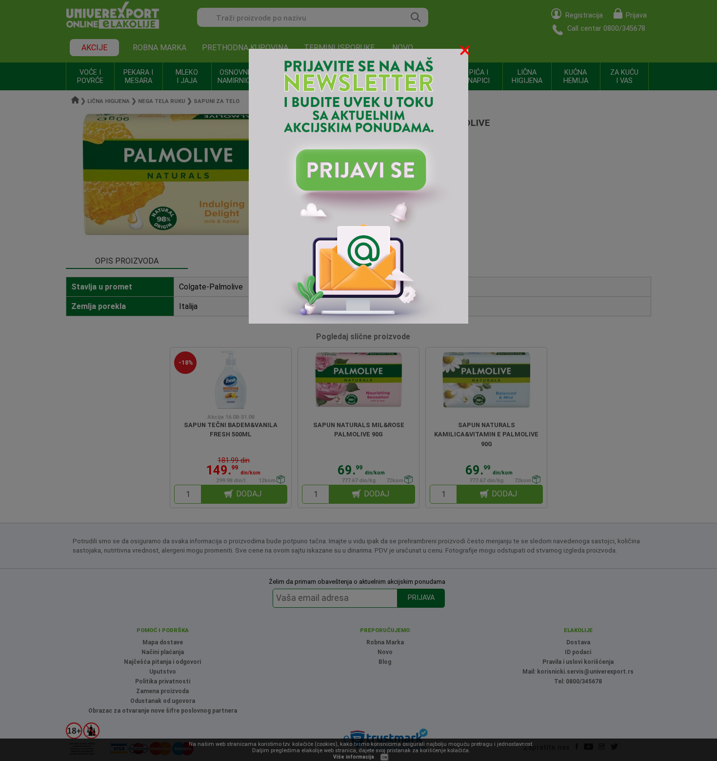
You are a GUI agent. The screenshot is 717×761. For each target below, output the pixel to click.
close (466, 52)
